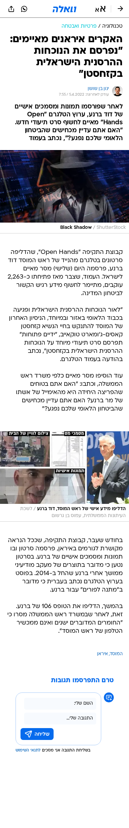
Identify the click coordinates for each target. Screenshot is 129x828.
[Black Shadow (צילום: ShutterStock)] (64, 191)
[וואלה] (64, 9)
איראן (102, 654)
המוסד (116, 654)
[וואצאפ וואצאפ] (24, 9)
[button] (100, 9)
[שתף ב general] (11, 9)
